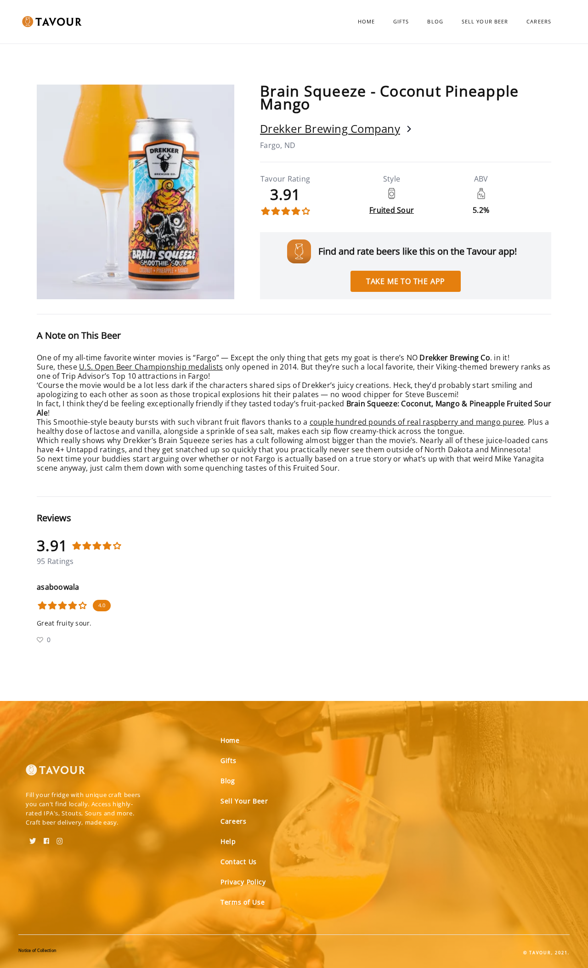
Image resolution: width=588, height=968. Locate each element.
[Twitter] (33, 838)
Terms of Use (242, 902)
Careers (538, 21)
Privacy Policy (243, 881)
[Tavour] (55, 773)
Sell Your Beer (485, 21)
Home (366, 21)
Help (228, 841)
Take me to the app (405, 281)
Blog (435, 21)
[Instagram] (60, 838)
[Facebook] (46, 838)
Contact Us (238, 861)
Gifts (401, 21)
